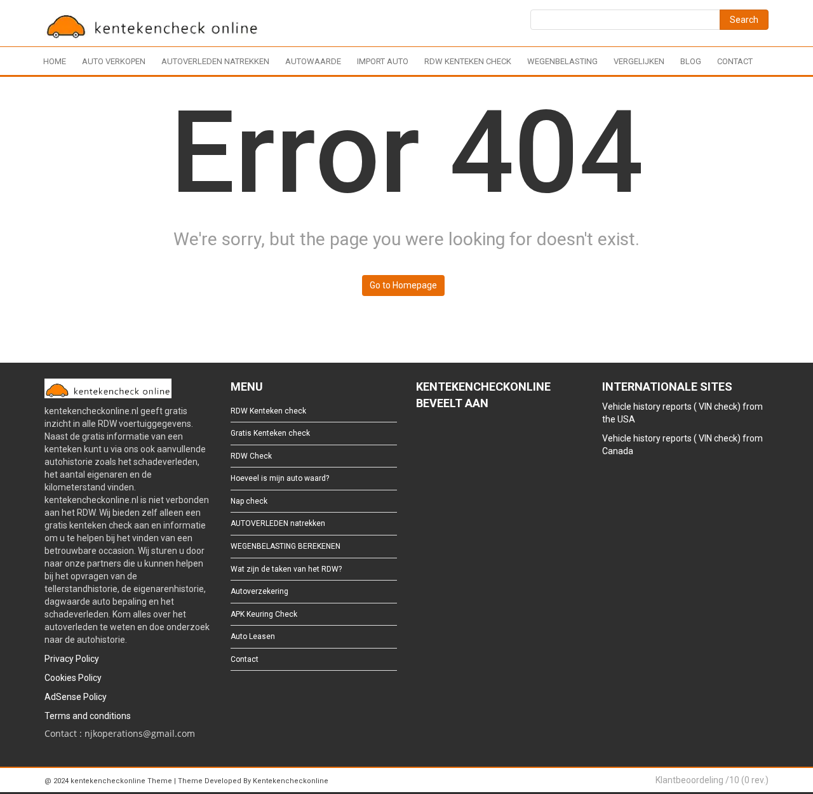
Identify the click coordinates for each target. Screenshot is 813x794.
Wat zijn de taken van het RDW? (286, 569)
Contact (735, 61)
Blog (690, 61)
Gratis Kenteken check (270, 433)
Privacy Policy (71, 659)
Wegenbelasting (562, 61)
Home (54, 61)
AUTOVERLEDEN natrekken (215, 61)
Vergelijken (639, 61)
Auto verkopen (113, 61)
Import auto (382, 61)
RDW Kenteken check (467, 61)
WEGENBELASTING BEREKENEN (285, 546)
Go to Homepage (403, 285)
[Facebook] (422, 437)
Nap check (249, 501)
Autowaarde (313, 61)
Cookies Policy (73, 678)
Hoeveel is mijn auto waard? (280, 478)
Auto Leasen (253, 636)
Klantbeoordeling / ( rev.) (712, 780)
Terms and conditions (87, 716)
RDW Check (251, 456)
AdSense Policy (75, 697)
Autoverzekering (259, 591)
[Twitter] (442, 437)
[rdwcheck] (152, 25)
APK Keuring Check (264, 614)
